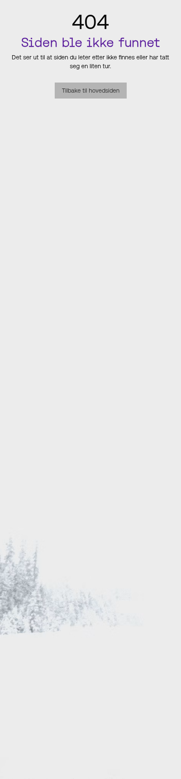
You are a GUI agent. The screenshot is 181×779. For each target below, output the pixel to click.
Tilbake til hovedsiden (91, 90)
